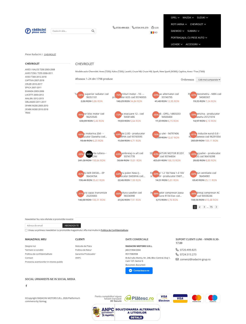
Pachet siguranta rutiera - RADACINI (91, 155)
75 (211, 206)
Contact (29, 257)
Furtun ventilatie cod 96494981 (204, 174)
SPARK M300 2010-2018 (36, 109)
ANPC (78, 257)
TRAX (27, 112)
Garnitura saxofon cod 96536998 (129, 194)
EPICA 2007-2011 (33, 87)
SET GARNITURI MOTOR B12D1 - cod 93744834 (167, 155)
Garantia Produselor (85, 253)
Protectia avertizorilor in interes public (44, 261)
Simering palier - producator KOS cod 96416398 (205, 155)
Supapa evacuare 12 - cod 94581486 (129, 115)
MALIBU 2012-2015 (34, 98)
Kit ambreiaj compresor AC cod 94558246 (205, 194)
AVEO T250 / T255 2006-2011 (39, 73)
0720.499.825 (187, 249)
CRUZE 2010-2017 (33, 83)
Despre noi (30, 246)
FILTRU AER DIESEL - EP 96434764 (91, 174)
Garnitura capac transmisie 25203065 (91, 194)
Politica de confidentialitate (38, 253)
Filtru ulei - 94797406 (167, 133)
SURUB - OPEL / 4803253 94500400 (167, 115)
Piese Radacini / (34, 54)
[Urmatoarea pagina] (216, 207)
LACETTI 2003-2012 (34, 94)
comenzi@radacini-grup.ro (195, 259)
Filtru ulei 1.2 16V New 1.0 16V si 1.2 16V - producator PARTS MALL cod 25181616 (167, 174)
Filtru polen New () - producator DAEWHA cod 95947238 (129, 174)
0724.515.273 (187, 254)
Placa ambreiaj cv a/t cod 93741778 (129, 155)
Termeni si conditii (34, 249)
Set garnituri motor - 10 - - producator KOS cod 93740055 (129, 95)
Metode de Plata (83, 246)
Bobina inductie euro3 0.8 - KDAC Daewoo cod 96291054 (205, 135)
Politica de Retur (83, 249)
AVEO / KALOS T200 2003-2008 (40, 69)
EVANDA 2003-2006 (34, 91)
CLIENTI (80, 239)
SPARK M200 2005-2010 (36, 105)
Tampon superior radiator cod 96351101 (92, 95)
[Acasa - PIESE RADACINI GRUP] (35, 31)
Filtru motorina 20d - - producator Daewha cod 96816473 (91, 135)
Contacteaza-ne (141, 270)
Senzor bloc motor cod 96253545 (91, 115)
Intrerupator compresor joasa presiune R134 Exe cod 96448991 (167, 194)
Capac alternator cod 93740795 (167, 95)
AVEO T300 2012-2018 (35, 76)
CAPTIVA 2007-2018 (34, 80)
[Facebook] (26, 285)
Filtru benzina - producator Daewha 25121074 (204, 115)
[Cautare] (93, 31)
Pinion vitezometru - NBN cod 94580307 (204, 95)
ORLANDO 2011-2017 (35, 101)
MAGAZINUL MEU (35, 239)
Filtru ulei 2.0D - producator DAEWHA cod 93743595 (129, 135)
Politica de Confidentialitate (114, 230)
